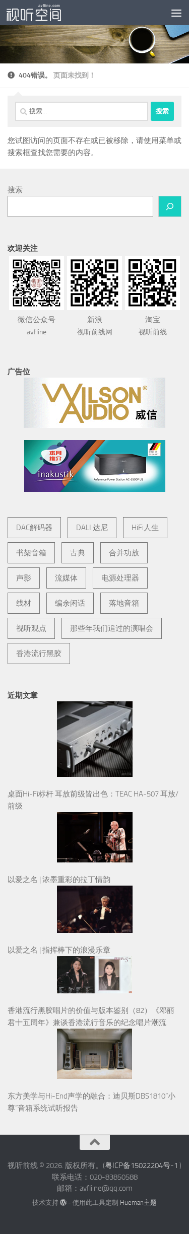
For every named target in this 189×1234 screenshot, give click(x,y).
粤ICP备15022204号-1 (141, 1165)
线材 (23, 603)
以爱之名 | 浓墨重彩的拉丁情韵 (59, 879)
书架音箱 (31, 552)
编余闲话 (70, 603)
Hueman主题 (138, 1202)
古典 (77, 552)
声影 (23, 578)
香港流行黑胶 (38, 653)
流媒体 (66, 578)
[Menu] (176, 12)
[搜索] (169, 206)
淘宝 (153, 325)
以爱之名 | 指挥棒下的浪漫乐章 (59, 950)
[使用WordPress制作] (63, 1202)
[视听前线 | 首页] (43, 12)
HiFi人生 (145, 527)
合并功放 (124, 552)
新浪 (94, 325)
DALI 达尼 (92, 527)
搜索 (15, 189)
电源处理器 (120, 578)
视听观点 (31, 628)
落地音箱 (124, 603)
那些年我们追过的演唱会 (111, 628)
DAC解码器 (34, 527)
